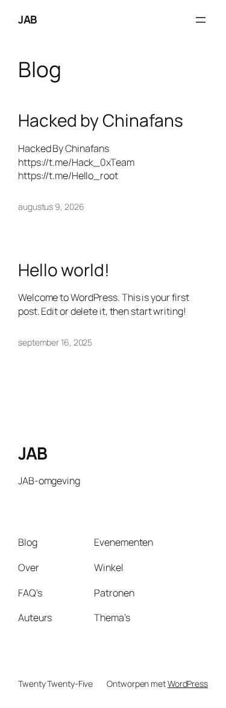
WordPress (188, 683)
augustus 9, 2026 (51, 206)
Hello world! (64, 270)
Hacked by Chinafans (100, 120)
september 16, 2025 (55, 342)
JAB (27, 19)
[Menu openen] (200, 20)
